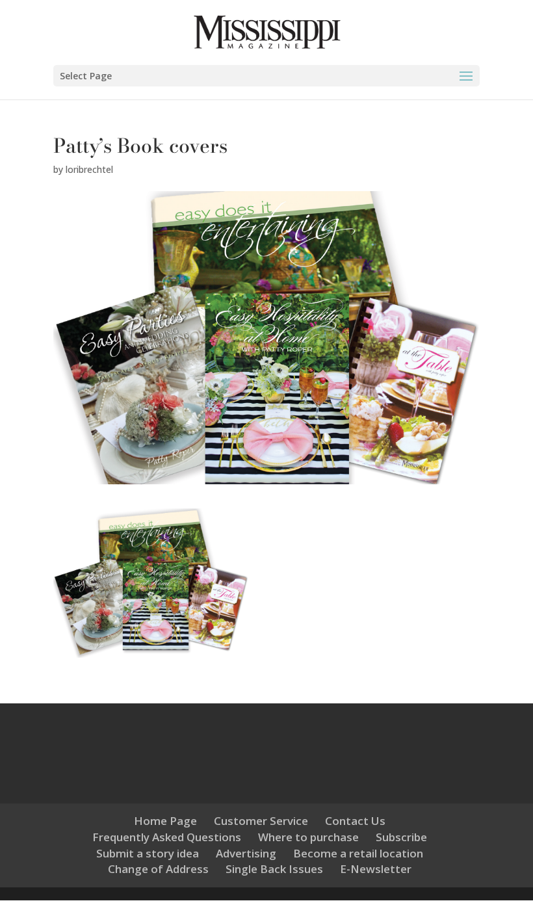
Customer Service (261, 820)
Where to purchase (308, 836)
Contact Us (355, 820)
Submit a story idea (147, 853)
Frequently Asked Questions (166, 836)
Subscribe (401, 836)
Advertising (246, 853)
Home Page (165, 820)
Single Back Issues (274, 868)
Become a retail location (358, 853)
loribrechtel (89, 169)
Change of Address (158, 868)
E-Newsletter (375, 868)
